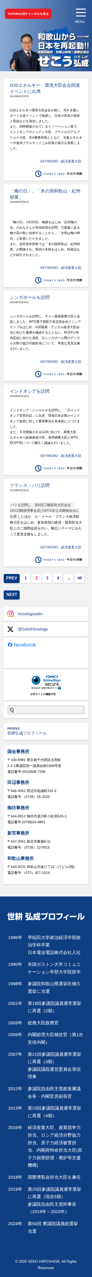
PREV (11, 578)
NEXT (11, 594)
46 (80, 578)
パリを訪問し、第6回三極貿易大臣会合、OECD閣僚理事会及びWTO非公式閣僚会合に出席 (44, 511)
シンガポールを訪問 (30, 297)
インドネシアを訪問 (30, 391)
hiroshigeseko (30, 614)
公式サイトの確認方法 (43, 694)
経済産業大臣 (71, 161)
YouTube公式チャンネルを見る (28, 13)
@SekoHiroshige (33, 629)
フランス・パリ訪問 (30, 485)
